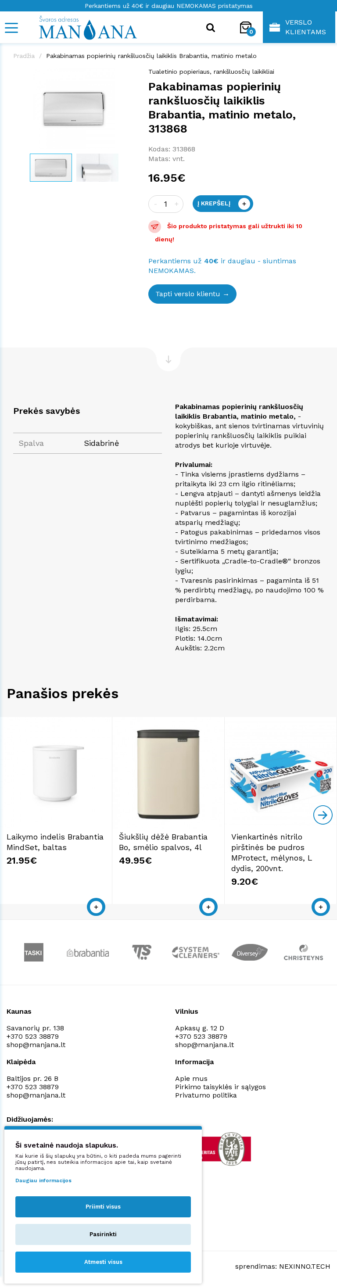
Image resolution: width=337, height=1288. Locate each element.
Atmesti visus (103, 1262)
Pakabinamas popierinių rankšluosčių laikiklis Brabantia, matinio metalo (151, 55)
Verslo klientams (305, 27)
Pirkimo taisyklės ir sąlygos (220, 1087)
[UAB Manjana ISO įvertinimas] (215, 1149)
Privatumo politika (206, 1095)
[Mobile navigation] (11, 28)
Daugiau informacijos (43, 1180)
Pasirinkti (103, 1234)
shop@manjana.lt (36, 1044)
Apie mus (191, 1078)
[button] (127, 76)
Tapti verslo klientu (187, 294)
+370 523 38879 (33, 1036)
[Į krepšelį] (96, 907)
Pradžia (24, 55)
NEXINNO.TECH (304, 1266)
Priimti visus (103, 1206)
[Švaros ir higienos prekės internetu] (76, 27)
